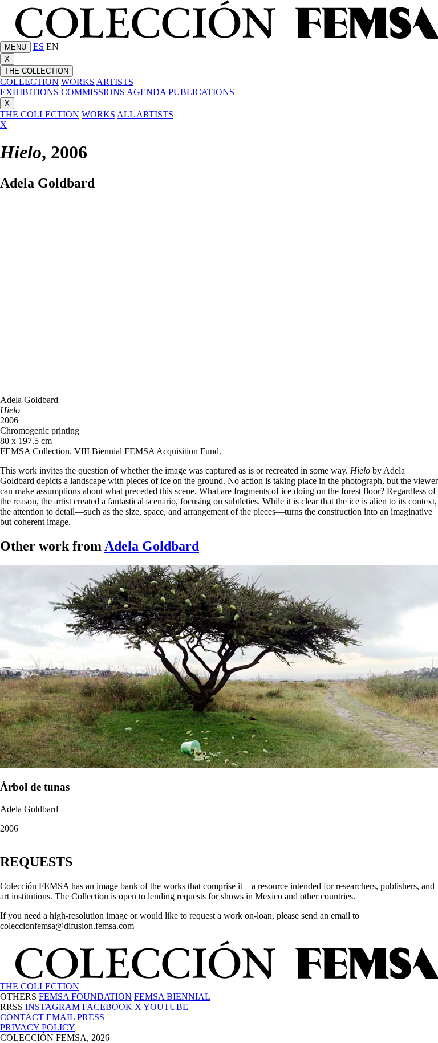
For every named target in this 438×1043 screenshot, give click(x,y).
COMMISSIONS (93, 92)
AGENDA (146, 92)
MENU (15, 47)
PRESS (90, 1017)
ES (38, 46)
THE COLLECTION (36, 71)
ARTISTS (114, 82)
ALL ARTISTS (145, 114)
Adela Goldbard (151, 546)
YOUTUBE (165, 1007)
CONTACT (22, 1017)
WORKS (78, 82)
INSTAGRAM (52, 1007)
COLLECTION (29, 82)
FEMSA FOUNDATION (85, 996)
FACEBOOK (107, 1007)
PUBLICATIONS (201, 92)
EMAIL (60, 1017)
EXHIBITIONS (29, 92)
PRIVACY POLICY (37, 1027)
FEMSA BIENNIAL (172, 996)
